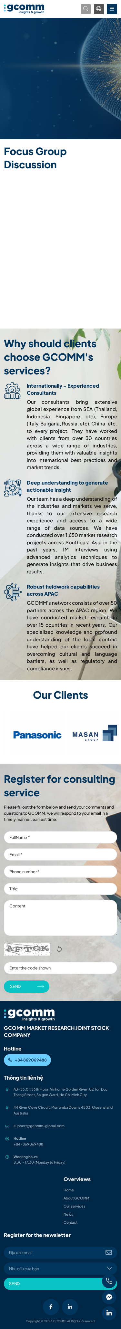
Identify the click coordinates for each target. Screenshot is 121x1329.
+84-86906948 (27, 1144)
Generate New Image (59, 949)
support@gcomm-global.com (39, 1126)
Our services (75, 1206)
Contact (70, 1222)
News (68, 1214)
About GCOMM (76, 1198)
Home (69, 1190)
